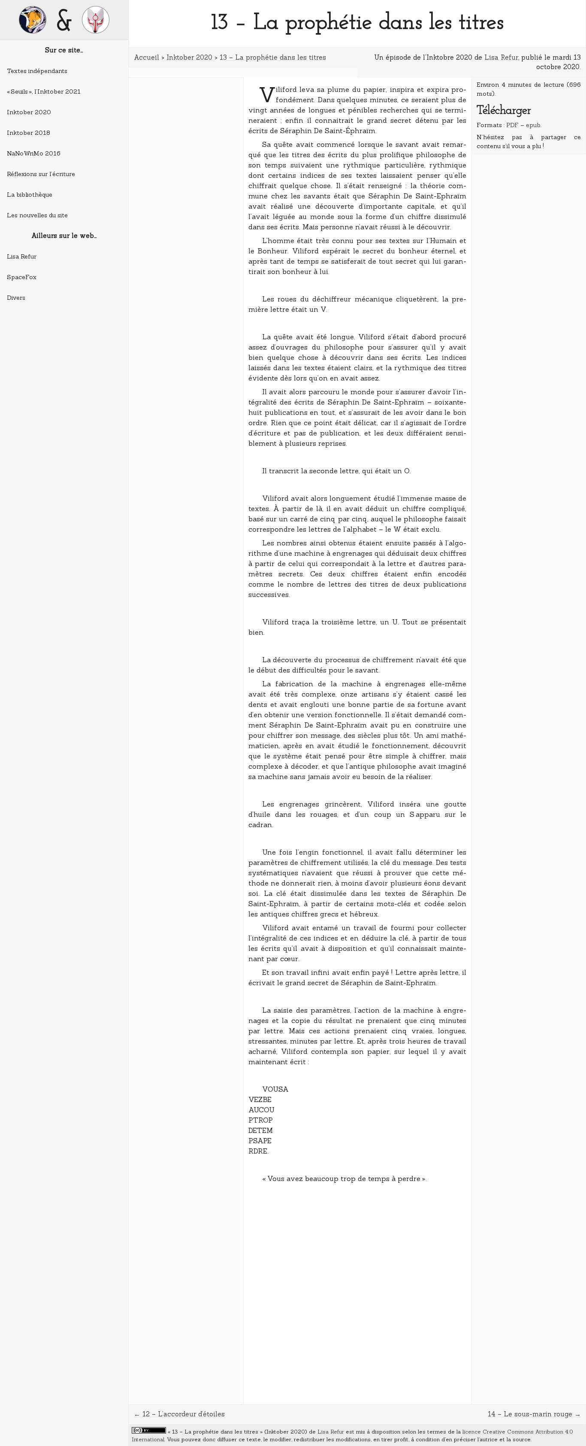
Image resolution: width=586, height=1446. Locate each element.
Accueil (146, 57)
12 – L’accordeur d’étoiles (183, 1414)
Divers (16, 297)
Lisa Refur (21, 256)
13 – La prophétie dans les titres (273, 57)
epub (533, 125)
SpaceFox (21, 277)
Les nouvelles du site (37, 215)
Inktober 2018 (28, 133)
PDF (512, 125)
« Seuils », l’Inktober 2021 (44, 91)
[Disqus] (357, 1294)
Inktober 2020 (29, 112)
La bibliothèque (29, 194)
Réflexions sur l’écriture (41, 174)
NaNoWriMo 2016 (33, 153)
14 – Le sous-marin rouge (530, 1414)
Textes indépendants (37, 71)
